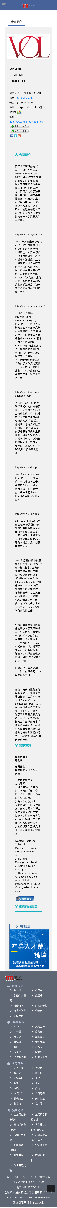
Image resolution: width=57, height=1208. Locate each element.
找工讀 (38, 1103)
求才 (37, 1083)
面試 (37, 1088)
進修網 (17, 1042)
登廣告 (38, 1010)
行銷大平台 (41, 1057)
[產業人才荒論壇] (29, 949)
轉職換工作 (20, 1098)
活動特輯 (18, 1005)
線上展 (38, 1073)
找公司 (17, 990)
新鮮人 (38, 1047)
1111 (16, 1026)
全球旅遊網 (20, 1057)
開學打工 (40, 1098)
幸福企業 (18, 1093)
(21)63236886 (25, 97)
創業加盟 (40, 1037)
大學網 (17, 1052)
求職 (16, 1088)
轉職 (16, 1047)
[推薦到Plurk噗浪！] (19, 135)
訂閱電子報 (41, 1005)
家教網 (38, 1052)
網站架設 (18, 1078)
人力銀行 (40, 1026)
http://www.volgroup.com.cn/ (26, 121)
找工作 (17, 1083)
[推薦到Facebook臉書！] (11, 135)
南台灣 (38, 1031)
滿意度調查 (20, 1010)
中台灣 (17, 1031)
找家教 (17, 1103)
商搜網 (17, 1037)
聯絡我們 (18, 1016)
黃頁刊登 (18, 1068)
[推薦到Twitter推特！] (15, 135)
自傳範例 (40, 1093)
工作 (37, 1078)
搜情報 (38, 995)
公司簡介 (16, 21)
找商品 (38, 990)
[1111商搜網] (28, 6)
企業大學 (40, 1042)
